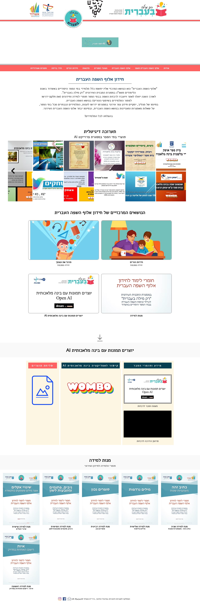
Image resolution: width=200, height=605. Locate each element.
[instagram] (59, 598)
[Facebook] (64, 598)
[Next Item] (13, 171)
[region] (42, 403)
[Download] (100, 338)
